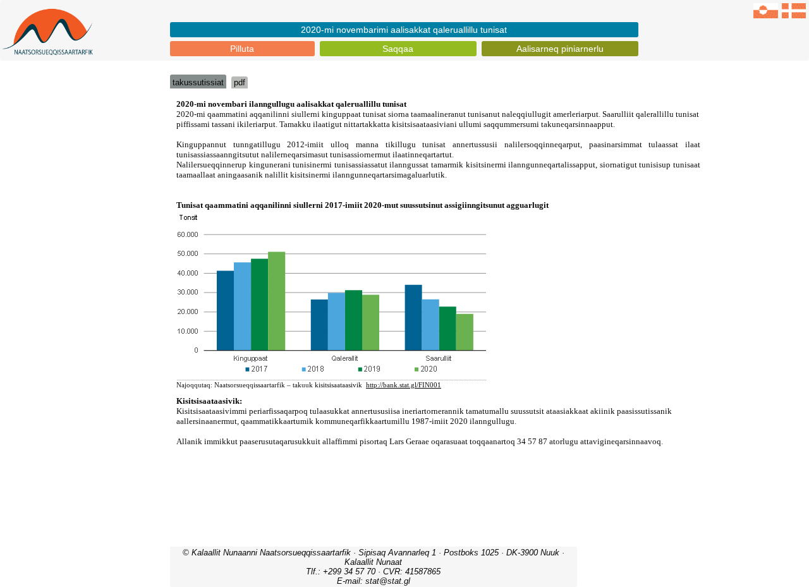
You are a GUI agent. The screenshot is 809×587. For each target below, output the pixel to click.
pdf (239, 82)
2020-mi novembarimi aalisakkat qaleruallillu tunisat (404, 30)
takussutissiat (198, 82)
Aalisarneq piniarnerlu (560, 49)
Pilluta (242, 49)
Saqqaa (397, 49)
